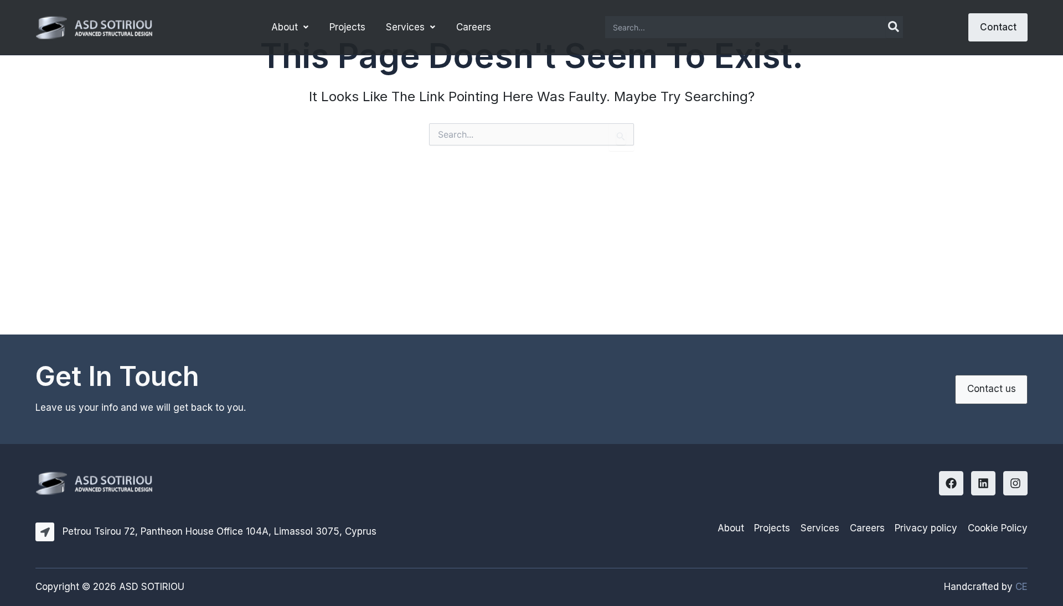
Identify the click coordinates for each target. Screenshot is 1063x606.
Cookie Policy (998, 528)
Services (405, 27)
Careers (473, 27)
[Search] (894, 27)
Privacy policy (926, 528)
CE (1021, 586)
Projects (347, 27)
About (284, 27)
